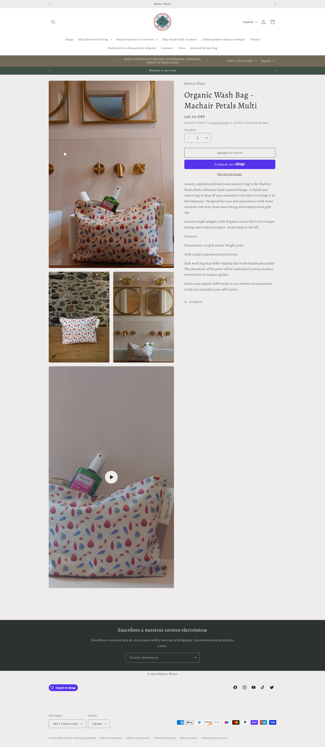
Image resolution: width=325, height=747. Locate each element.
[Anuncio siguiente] (275, 4)
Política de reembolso (111, 737)
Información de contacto (214, 737)
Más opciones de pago (229, 174)
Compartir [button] (196, 302)
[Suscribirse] (195, 658)
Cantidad (190, 130)
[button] (53, 21)
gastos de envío (220, 122)
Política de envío (188, 737)
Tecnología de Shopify (85, 738)
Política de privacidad (138, 737)
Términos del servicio (165, 737)
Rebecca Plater (65, 738)
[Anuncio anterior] (50, 4)
